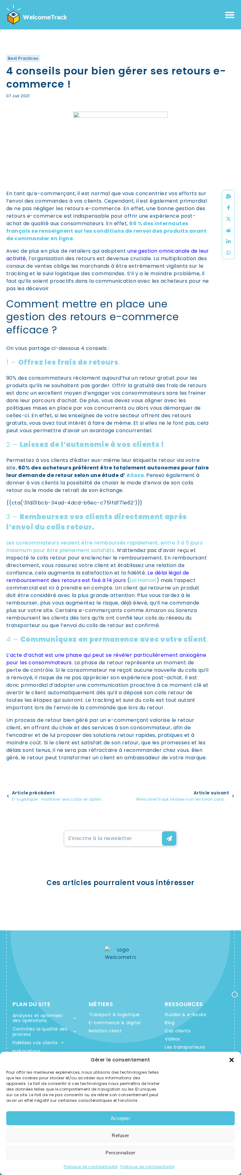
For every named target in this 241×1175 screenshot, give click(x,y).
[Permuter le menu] (230, 15)
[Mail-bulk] (228, 196)
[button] (231, 1060)
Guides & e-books (185, 1014)
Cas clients (177, 1031)
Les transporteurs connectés (185, 1050)
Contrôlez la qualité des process (40, 1031)
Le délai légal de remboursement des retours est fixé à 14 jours (97, 576)
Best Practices (23, 58)
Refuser (120, 1135)
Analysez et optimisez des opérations (38, 1018)
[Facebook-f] (228, 207)
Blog (169, 1023)
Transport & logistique (114, 1014)
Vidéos (172, 1039)
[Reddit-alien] (228, 230)
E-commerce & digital (114, 1023)
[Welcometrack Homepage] (36, 15)
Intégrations (26, 1051)
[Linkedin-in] (228, 241)
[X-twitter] (228, 219)
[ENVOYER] (169, 838)
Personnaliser (120, 1152)
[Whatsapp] (228, 252)
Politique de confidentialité (90, 1166)
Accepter (121, 1118)
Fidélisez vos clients (35, 1043)
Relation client (105, 1031)
